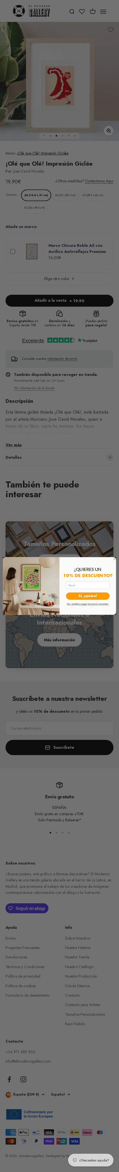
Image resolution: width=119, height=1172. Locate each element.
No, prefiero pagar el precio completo (87, 604)
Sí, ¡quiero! (88, 596)
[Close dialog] (114, 559)
